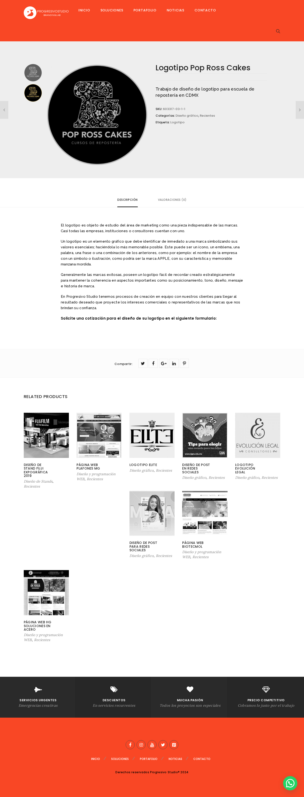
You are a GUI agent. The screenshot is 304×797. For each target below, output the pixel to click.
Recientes (207, 115)
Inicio (84, 10)
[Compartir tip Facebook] (153, 363)
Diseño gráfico (187, 115)
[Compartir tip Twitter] (142, 363)
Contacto (205, 10)
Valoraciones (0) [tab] (172, 200)
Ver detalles (35, 481)
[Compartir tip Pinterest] (184, 363)
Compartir (123, 364)
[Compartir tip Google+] (163, 363)
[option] (97, 114)
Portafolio (145, 10)
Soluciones (111, 10)
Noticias (175, 10)
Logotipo (177, 122)
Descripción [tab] (127, 200)
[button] (290, 783)
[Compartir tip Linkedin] (174, 363)
